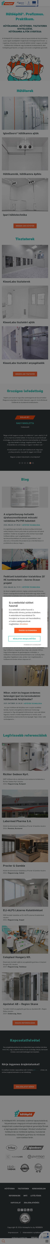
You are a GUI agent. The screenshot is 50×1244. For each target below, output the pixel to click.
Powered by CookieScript (32, 645)
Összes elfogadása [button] (28, 630)
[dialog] (25, 622)
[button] (24, 638)
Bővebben (24, 624)
